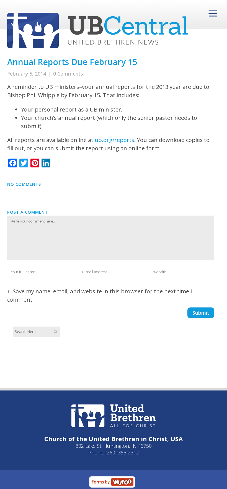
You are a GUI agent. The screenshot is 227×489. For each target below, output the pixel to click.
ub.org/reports (114, 140)
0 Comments (68, 73)
